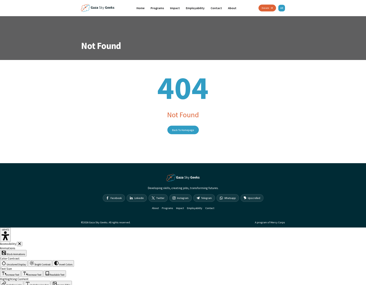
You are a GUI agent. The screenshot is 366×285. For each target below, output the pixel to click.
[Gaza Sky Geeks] (97, 8)
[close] (19, 244)
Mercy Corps (277, 222)
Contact (216, 8)
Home (140, 8)
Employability (195, 8)
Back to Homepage (183, 130)
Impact (175, 8)
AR (281, 8)
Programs (157, 8)
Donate (265, 7)
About (232, 8)
